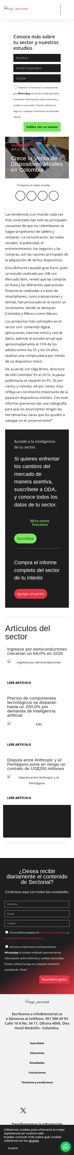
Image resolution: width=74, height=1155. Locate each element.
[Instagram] (44, 1098)
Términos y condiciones (37, 1082)
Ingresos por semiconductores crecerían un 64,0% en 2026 (37, 651)
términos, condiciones (53, 932)
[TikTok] (51, 1110)
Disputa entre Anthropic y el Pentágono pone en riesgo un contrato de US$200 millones (36, 764)
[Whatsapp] (16, 1098)
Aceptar (13, 1148)
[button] (54, 9)
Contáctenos (37, 1072)
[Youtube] (37, 1110)
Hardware (20, 145)
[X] (23, 1110)
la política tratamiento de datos (24, 938)
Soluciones (37, 1053)
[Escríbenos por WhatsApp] (66, 1147)
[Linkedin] (30, 1098)
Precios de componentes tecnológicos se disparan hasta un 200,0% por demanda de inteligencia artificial (31, 707)
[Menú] (66, 10)
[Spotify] (58, 1098)
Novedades (37, 1063)
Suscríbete (37, 1043)
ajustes (34, 1141)
